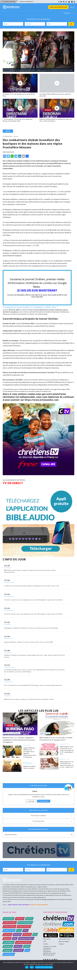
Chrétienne (18, 946)
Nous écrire (46, 939)
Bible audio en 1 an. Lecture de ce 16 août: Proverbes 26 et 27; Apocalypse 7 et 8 (67, 750)
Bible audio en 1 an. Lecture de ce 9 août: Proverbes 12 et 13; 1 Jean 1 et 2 (67, 764)
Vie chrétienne (18, 950)
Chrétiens (29, 918)
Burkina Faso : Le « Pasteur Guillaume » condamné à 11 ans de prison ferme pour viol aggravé (19, 740)
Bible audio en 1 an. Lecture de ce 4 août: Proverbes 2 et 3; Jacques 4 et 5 (56, 739)
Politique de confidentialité (44, 967)
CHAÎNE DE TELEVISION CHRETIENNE (39, 904)
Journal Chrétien (27, 310)
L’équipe (61, 944)
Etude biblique (8, 946)
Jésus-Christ (7, 934)
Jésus (18, 930)
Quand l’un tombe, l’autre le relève (29, 767)
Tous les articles (43, 801)
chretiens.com (46, 391)
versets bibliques (8, 942)
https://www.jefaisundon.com (42, 399)
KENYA (8, 131)
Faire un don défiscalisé (58, 7)
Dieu (35, 934)
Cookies (45, 944)
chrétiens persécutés (9, 922)
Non (31, 967)
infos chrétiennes (8, 954)
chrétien (27, 946)
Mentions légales (64, 941)
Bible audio (7, 938)
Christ (25, 930)
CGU (44, 941)
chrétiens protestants (24, 926)
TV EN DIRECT (13, 483)
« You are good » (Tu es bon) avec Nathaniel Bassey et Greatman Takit (17, 120)
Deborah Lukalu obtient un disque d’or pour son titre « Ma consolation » (55, 120)
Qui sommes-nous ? (65, 939)
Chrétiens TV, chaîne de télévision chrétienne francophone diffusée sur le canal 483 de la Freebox (49, 951)
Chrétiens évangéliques (25, 922)
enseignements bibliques (26, 938)
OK (27, 967)
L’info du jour (19, 918)
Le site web (31, 801)
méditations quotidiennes (23, 942)
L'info (27, 950)
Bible (14, 938)
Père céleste (27, 934)
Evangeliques (7, 950)
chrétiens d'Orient (9, 930)
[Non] (75, 965)
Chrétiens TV (52, 372)
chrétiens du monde (9, 926)
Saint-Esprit (17, 934)
